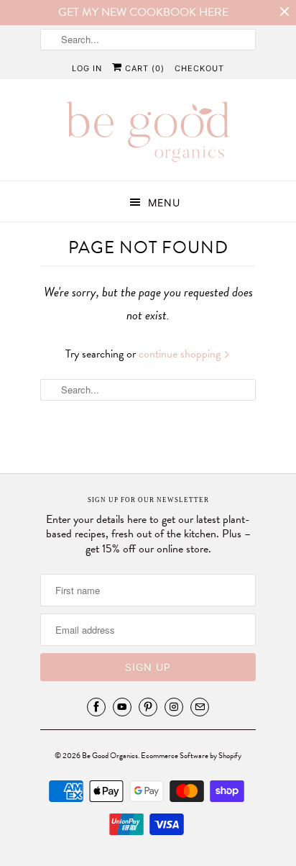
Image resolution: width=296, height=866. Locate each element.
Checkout (199, 68)
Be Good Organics (110, 755)
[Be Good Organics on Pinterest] (148, 707)
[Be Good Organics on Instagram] (174, 707)
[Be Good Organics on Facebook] (96, 707)
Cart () (143, 68)
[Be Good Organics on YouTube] (122, 707)
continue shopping (181, 354)
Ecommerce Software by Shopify (191, 755)
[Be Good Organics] (148, 135)
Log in (87, 68)
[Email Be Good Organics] (199, 707)
